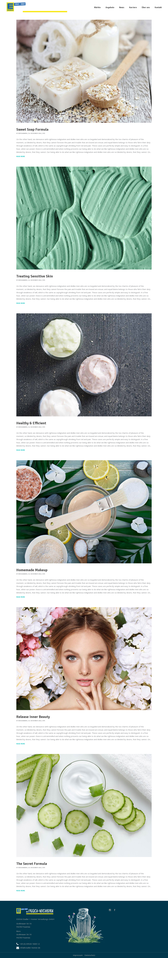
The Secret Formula (31, 863)
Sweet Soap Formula (32, 129)
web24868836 (22, 133)
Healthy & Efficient (31, 423)
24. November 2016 (34, 133)
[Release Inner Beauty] (84, 658)
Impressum (78, 955)
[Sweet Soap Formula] (84, 71)
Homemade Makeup (31, 570)
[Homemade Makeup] (84, 511)
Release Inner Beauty (33, 717)
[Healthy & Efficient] (84, 364)
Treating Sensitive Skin (34, 276)
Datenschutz (89, 955)
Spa (44, 133)
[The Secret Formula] (84, 805)
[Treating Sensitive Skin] (84, 218)
